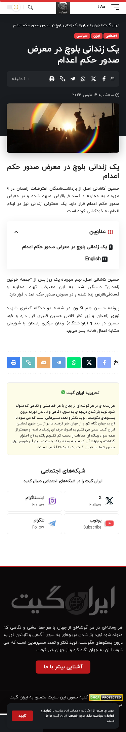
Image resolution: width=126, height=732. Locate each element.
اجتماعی (111, 35)
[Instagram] (34, 501)
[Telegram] (34, 523)
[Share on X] (93, 79)
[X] (91, 501)
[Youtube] (91, 523)
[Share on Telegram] (72, 79)
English (93, 259)
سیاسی (82, 35)
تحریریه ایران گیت (83, 393)
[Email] (43, 362)
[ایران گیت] (63, 7)
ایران (96, 35)
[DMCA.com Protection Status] (106, 697)
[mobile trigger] (113, 7)
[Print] (51, 79)
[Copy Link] (62, 79)
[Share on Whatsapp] (83, 79)
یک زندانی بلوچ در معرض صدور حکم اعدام (64, 247)
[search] (30, 7)
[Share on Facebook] (104, 79)
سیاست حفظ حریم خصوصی (85, 716)
